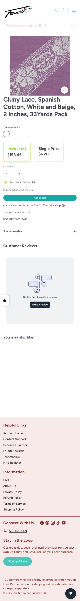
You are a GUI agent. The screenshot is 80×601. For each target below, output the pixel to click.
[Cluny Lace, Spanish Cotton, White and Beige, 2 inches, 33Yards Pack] (27, 375)
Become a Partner (15, 445)
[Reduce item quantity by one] (6, 173)
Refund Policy (12, 497)
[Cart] (65, 10)
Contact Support (14, 439)
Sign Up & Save (17, 561)
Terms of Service (14, 503)
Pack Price (17, 149)
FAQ (6, 480)
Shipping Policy (13, 509)
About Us (9, 486)
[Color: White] (10, 388)
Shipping (7, 190)
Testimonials (11, 457)
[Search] (72, 25)
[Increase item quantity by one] (19, 173)
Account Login (13, 433)
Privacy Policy (12, 492)
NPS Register (12, 462)
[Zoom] (64, 90)
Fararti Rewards (13, 451)
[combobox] (40, 25)
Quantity (8, 166)
